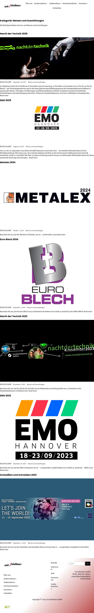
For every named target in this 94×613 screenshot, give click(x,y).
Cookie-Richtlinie (54, 586)
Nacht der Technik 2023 (13, 316)
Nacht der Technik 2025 (13, 33)
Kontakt (54, 563)
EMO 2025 (5, 100)
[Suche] (87, 564)
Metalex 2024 (7, 162)
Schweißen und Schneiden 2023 (18, 475)
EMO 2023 (5, 395)
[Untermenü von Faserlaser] (87, 3)
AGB (52, 573)
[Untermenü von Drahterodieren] (47, 3)
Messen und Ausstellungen (36, 82)
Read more (4, 96)
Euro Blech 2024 (9, 239)
